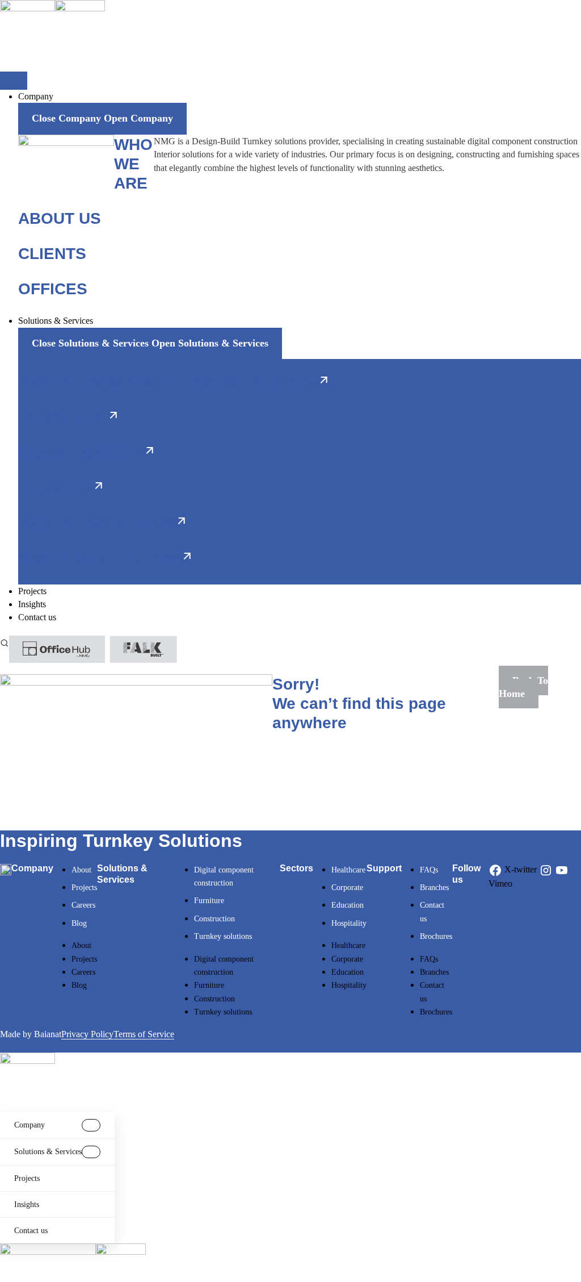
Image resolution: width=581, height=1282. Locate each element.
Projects (84, 887)
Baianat (47, 1034)
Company (29, 1125)
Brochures (436, 936)
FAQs (429, 870)
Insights (26, 1204)
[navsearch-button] (4, 642)
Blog (79, 923)
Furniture (209, 900)
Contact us (31, 1230)
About (81, 870)
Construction (214, 918)
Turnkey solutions (223, 936)
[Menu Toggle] (13, 81)
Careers (83, 905)
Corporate (347, 887)
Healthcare (348, 870)
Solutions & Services (48, 1151)
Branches (434, 887)
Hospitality (349, 923)
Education (347, 905)
